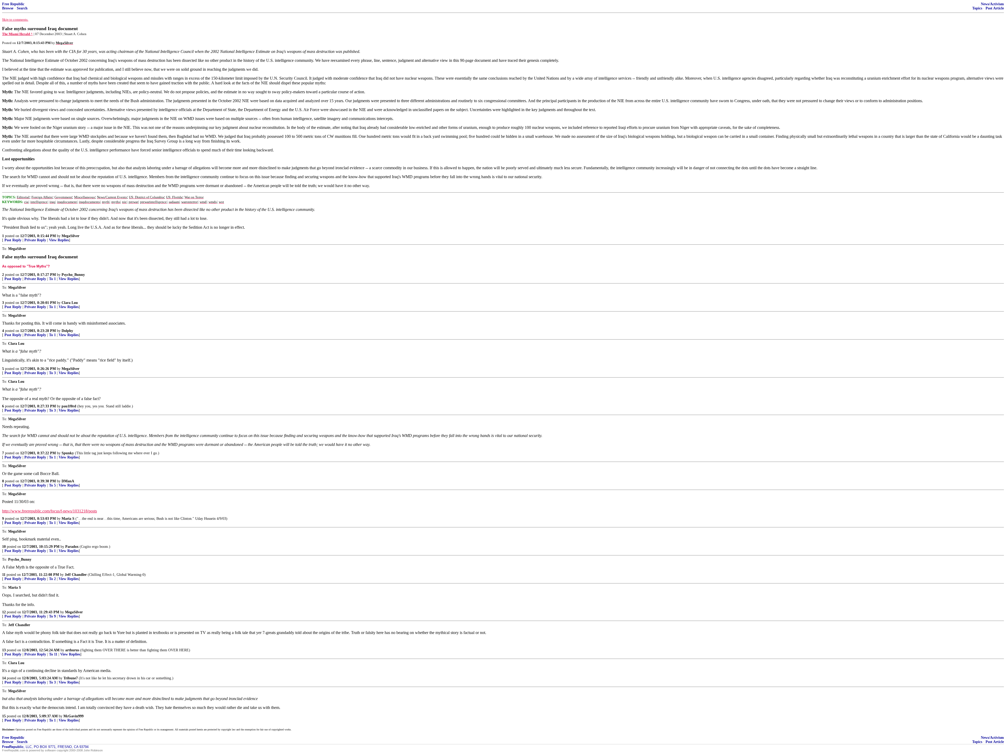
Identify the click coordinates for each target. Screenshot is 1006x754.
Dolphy (67, 331)
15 (4, 716)
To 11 (53, 654)
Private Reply (35, 240)
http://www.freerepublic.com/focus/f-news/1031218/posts (49, 511)
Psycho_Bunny (73, 275)
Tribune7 (70, 678)
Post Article (995, 8)
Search (22, 8)
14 (4, 678)
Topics (977, 8)
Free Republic (13, 4)
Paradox (72, 547)
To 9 (52, 616)
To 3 (52, 373)
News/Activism (992, 4)
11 (4, 575)
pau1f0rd (69, 406)
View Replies (59, 240)
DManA (68, 481)
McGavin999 (73, 716)
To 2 (52, 579)
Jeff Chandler (76, 575)
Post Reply (12, 240)
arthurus (72, 650)
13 (4, 650)
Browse (7, 8)
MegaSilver (70, 236)
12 (4, 612)
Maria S (68, 519)
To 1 (52, 279)
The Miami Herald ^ (17, 34)
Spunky (68, 453)
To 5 (52, 485)
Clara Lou (70, 303)
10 (4, 547)
